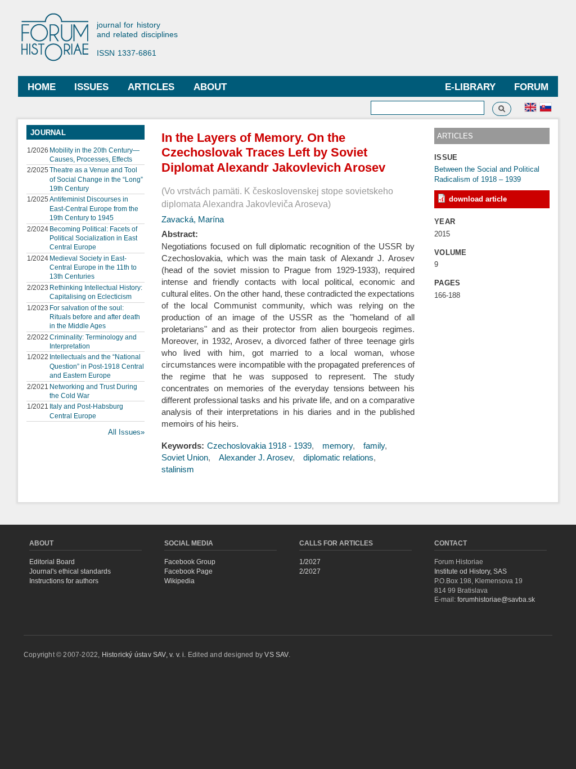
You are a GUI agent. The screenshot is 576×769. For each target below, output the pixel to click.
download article (478, 199)
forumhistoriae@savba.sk (496, 599)
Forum (531, 87)
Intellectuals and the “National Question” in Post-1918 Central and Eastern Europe (97, 366)
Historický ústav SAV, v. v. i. (145, 655)
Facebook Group (189, 562)
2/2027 (310, 571)
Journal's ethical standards (70, 571)
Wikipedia (179, 581)
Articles (151, 87)
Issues (91, 87)
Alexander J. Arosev (255, 457)
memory (337, 445)
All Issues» (126, 432)
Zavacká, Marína (192, 219)
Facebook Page (188, 571)
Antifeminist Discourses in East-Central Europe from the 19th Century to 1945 (94, 208)
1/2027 (310, 562)
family (374, 445)
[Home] (60, 38)
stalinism (177, 469)
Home (42, 87)
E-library (470, 87)
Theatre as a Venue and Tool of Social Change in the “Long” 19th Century (96, 179)
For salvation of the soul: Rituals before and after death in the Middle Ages (95, 317)
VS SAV (276, 655)
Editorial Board (52, 562)
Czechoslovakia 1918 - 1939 (259, 445)
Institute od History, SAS (470, 571)
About (210, 87)
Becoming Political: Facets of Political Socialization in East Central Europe (93, 238)
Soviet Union (184, 457)
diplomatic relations (338, 457)
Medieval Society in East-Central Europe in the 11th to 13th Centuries (93, 267)
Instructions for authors (63, 581)
